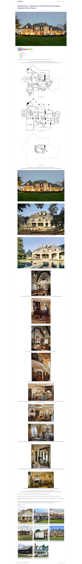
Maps (60, 1)
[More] (31, 49)
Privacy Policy (61, 562)
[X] (20, 49)
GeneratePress (27, 562)
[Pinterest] (25, 49)
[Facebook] (18, 49)
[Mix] (28, 49)
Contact (65, 562)
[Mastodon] (26, 49)
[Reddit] (21, 49)
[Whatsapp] (30, 49)
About (63, 1)
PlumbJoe (20, 1)
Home (57, 1)
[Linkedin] (23, 49)
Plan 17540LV (22, 504)
